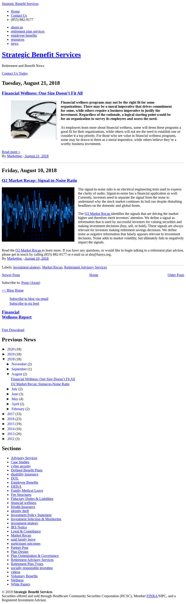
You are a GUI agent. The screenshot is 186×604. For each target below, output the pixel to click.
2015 (11, 424)
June (15, 394)
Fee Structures (21, 495)
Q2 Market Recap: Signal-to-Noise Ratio (39, 180)
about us (17, 27)
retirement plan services (27, 31)
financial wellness (23, 503)
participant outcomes (25, 543)
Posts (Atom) (30, 283)
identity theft (20, 511)
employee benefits (24, 35)
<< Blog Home (13, 290)
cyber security (21, 466)
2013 (11, 434)
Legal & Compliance (26, 531)
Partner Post (19, 547)
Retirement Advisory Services (85, 267)
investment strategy (26, 267)
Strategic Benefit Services (20, 4)
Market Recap (52, 267)
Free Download (13, 330)
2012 (11, 439)
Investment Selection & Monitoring (36, 519)
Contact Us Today (15, 73)
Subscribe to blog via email (29, 299)
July (15, 389)
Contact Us (19, 15)
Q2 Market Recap (98, 214)
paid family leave (23, 539)
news (14, 43)
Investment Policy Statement (31, 515)
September (20, 369)
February (18, 409)
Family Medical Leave (27, 490)
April (16, 404)
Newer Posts (11, 275)
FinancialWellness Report (17, 314)
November (20, 364)
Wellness (17, 580)
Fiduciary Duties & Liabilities (32, 499)
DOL (15, 478)
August (17, 374)
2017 (11, 414)
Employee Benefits (24, 482)
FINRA (152, 596)
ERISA (16, 486)
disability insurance (24, 474)
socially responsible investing (32, 568)
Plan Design (19, 552)
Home (15, 11)
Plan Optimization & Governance (35, 556)
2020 (11, 349)
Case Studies (20, 462)
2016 (11, 419)
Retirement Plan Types (27, 564)
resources (17, 39)
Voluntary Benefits (24, 576)
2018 (11, 359)
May (15, 399)
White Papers (20, 584)
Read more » (11, 152)
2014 (11, 429)
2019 (11, 354)
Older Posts (176, 275)
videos (15, 572)
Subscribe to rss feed (24, 303)
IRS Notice (19, 527)
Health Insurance (23, 507)
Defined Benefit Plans (26, 470)
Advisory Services (24, 458)
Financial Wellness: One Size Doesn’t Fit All (42, 93)
